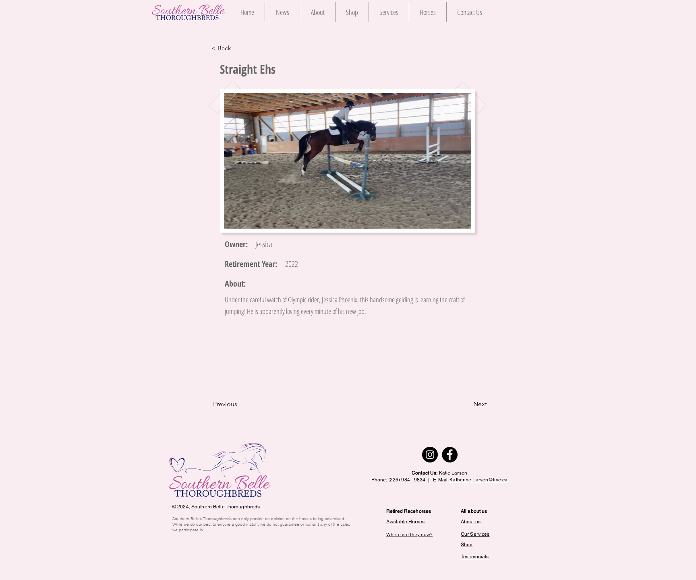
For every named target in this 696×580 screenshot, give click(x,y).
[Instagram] (430, 454)
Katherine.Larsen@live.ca (479, 480)
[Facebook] (450, 454)
